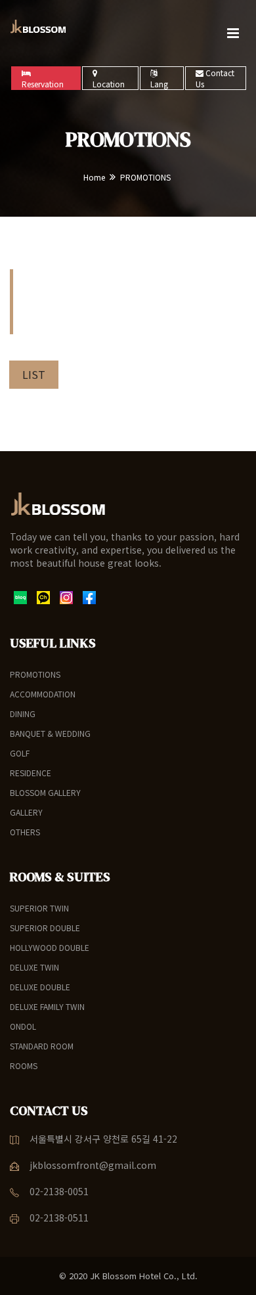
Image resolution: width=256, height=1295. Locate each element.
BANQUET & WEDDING (50, 733)
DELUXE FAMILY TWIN (47, 1006)
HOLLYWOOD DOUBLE (49, 947)
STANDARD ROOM (42, 1045)
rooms (23, 1065)
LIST (33, 374)
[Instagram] (66, 596)
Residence (30, 772)
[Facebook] (89, 596)
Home (94, 177)
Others (25, 831)
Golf (20, 752)
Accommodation (42, 693)
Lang (159, 83)
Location (109, 83)
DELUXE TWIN (34, 967)
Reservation (43, 83)
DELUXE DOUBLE (40, 986)
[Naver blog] (20, 596)
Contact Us (215, 78)
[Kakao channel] (43, 596)
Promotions (35, 674)
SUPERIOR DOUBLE (45, 927)
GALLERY (26, 812)
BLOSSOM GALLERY (45, 792)
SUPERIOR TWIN (39, 907)
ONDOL (23, 1026)
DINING (22, 713)
